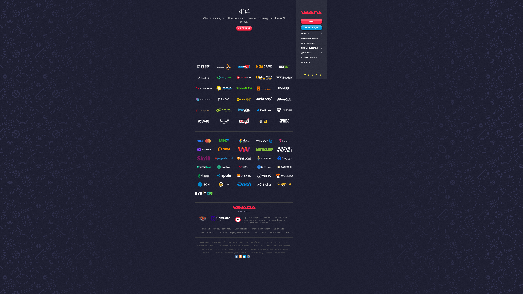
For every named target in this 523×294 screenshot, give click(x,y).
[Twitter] (244, 256)
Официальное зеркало (240, 232)
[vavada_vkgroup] (312, 75)
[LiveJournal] (252, 256)
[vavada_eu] (316, 75)
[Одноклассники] (240, 256)
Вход (311, 21)
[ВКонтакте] (236, 256)
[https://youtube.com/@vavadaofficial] (305, 75)
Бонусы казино (308, 43)
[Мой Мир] (248, 256)
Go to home (244, 28)
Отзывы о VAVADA (309, 57)
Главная (305, 34)
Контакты (305, 62)
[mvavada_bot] (320, 75)
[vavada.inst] (309, 75)
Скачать (289, 232)
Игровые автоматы (310, 38)
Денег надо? (306, 53)
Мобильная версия (309, 48)
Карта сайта (260, 232)
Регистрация (311, 27)
